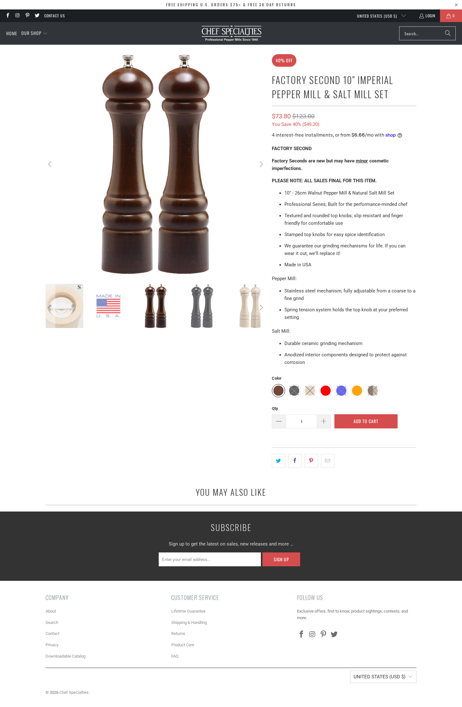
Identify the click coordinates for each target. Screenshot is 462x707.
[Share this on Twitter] (278, 461)
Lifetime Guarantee (188, 611)
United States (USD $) (377, 16)
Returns (178, 633)
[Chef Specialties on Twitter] (37, 15)
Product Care (182, 644)
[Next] (261, 164)
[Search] (448, 33)
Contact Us (54, 15)
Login (430, 15)
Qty (275, 408)
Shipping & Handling (189, 622)
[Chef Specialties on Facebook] (7, 15)
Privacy (52, 644)
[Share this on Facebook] (295, 461)
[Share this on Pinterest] (311, 461)
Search (52, 622)
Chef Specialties (74, 692)
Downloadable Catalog (65, 656)
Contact (52, 633)
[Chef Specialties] (231, 33)
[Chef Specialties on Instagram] (17, 15)
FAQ (175, 656)
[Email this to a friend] (327, 461)
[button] (34, 33)
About (51, 611)
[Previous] (50, 164)
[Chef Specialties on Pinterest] (27, 15)
